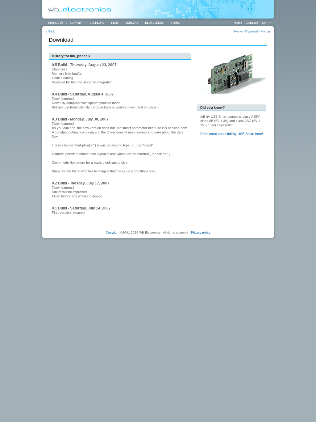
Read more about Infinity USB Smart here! (231, 134)
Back (51, 31)
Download (251, 31)
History (266, 31)
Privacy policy (200, 232)
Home (238, 31)
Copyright (112, 232)
